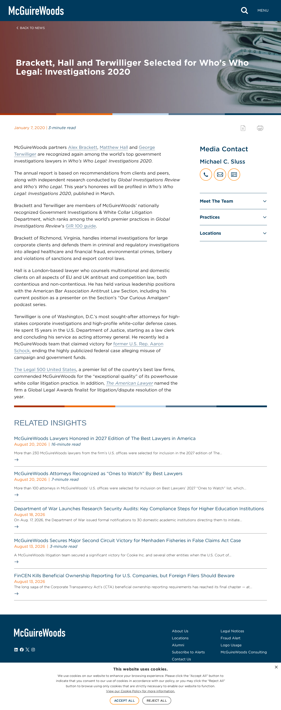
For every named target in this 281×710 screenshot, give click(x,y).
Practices (210, 217)
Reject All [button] (157, 700)
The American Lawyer (129, 383)
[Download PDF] (243, 128)
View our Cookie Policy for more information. (140, 691)
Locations (210, 233)
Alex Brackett (82, 147)
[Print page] (260, 128)
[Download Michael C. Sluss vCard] (234, 174)
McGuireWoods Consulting (244, 652)
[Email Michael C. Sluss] (220, 174)
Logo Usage (231, 645)
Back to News (32, 28)
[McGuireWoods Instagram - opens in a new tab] (33, 650)
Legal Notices (232, 631)
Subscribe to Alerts (188, 652)
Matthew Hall (114, 147)
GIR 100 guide (81, 226)
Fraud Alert (230, 638)
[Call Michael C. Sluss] (206, 174)
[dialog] (140, 686)
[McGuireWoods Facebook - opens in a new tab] (22, 650)
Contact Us (181, 659)
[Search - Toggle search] (244, 10)
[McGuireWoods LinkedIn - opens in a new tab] (16, 650)
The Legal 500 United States (45, 369)
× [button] (276, 667)
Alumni (178, 645)
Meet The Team (216, 201)
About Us (180, 631)
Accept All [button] (124, 700)
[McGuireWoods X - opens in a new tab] (27, 650)
